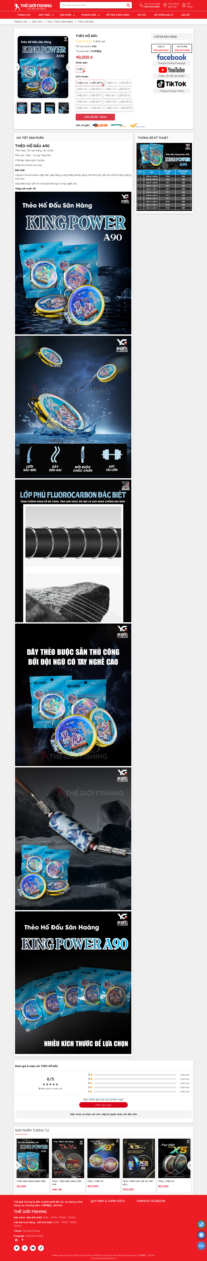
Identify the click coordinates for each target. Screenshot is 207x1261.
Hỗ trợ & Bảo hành (117, 14)
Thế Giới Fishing (31, 1230)
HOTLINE (182, 48)
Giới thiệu (44, 14)
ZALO (161, 48)
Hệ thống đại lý (163, 14)
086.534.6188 (34, 1217)
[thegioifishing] (34, 4)
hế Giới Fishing (35, 1235)
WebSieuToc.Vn (109, 1258)
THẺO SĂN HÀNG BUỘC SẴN (174, 1181)
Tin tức (141, 14)
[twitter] (17, 1248)
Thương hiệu (88, 14)
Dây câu (37, 21)
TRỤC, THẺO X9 (62, 1181)
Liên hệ (185, 14)
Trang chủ (23, 14)
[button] (17, 67)
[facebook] (25, 1248)
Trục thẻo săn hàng (60, 21)
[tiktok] (41, 1248)
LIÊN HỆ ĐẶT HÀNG (95, 116)
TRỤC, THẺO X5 (133, 1181)
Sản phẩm (65, 14)
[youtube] (33, 1248)
